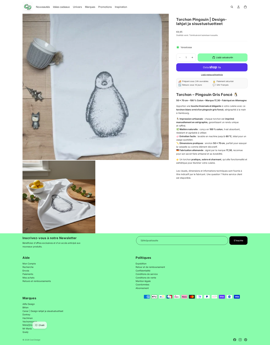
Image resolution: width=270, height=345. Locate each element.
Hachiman (27, 318)
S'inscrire (238, 240)
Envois (25, 270)
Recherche (27, 267)
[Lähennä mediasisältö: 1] (95, 87)
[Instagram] (240, 340)
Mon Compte (29, 263)
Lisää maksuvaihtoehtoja (212, 75)
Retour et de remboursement (150, 267)
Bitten (25, 307)
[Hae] (231, 6)
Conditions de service (147, 274)
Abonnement (142, 288)
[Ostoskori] (245, 6)
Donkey (26, 314)
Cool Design (35, 340)
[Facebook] (235, 340)
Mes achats (28, 277)
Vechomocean (29, 321)
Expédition (141, 263)
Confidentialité (143, 270)
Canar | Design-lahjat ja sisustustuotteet (42, 311)
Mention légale (143, 281)
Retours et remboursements (36, 281)
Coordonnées (142, 284)
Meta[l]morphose (31, 325)
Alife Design (28, 304)
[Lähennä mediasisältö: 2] (58, 197)
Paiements (27, 274)
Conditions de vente (146, 277)
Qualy (25, 332)
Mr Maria (27, 328)
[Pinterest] (246, 340)
